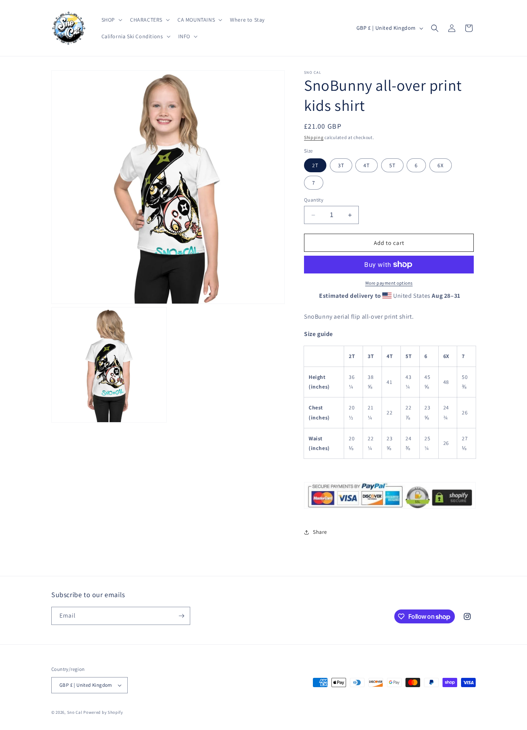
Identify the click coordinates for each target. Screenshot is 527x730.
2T (315, 165)
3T (341, 165)
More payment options (389, 283)
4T (366, 165)
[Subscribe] (181, 616)
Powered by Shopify (103, 712)
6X (440, 165)
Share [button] (320, 531)
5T (392, 165)
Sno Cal (75, 712)
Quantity (313, 200)
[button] (111, 20)
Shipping (314, 137)
